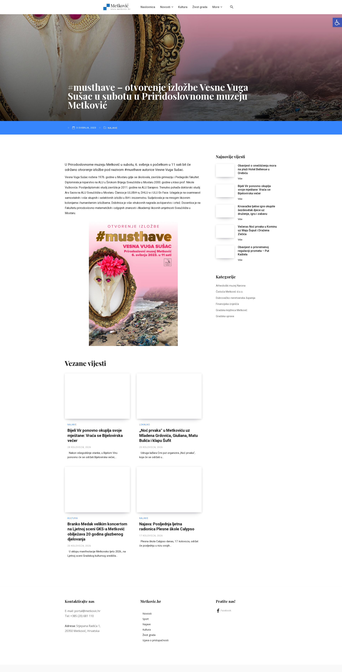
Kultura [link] (73, 518)
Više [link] (240, 178)
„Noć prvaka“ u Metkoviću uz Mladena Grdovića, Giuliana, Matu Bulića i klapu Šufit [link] (168, 435)
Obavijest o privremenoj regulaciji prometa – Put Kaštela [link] (253, 250)
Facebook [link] (226, 610)
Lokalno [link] (144, 425)
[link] (337, 22)
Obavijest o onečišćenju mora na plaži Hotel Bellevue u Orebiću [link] (257, 169)
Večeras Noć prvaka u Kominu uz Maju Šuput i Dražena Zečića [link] (257, 230)
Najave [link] (112, 128)
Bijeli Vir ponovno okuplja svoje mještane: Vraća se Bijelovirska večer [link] (95, 435)
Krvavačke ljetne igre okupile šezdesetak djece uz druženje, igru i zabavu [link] (256, 210)
